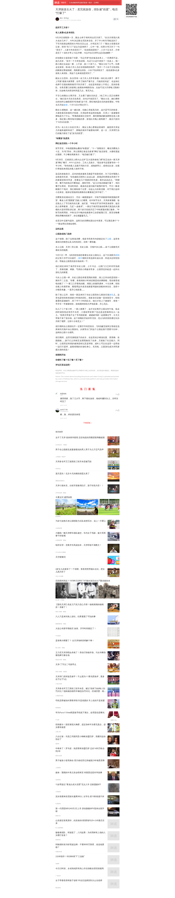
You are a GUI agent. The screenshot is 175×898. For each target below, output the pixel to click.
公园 (109, 238)
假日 (80, 258)
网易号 (63, 2)
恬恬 (117, 255)
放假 (66, 104)
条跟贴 (87, 422)
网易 (57, 2)
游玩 (111, 294)
